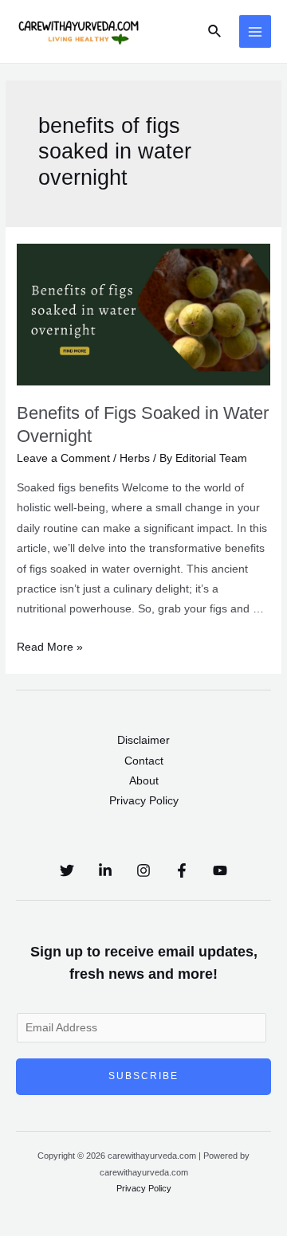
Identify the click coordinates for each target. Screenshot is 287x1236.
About (144, 781)
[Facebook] (182, 870)
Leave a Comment (63, 458)
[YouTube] (220, 870)
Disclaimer (143, 740)
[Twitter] (67, 870)
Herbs (135, 458)
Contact (143, 761)
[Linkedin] (105, 870)
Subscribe (143, 1076)
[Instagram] (143, 870)
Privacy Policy (144, 801)
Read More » (50, 647)
